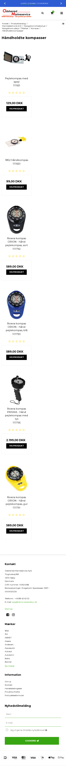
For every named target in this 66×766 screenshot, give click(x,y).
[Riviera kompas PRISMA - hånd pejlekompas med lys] (16, 390)
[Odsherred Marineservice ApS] (16, 13)
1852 (7, 630)
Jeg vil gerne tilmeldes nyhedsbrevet (31, 729)
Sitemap (9, 609)
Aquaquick (10, 648)
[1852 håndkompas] (16, 141)
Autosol (8, 651)
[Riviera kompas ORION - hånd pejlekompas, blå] (16, 305)
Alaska (8, 641)
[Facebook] (8, 615)
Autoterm (9, 655)
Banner (8, 662)
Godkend (30, 741)
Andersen (9, 644)
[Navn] (33, 714)
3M (6, 634)
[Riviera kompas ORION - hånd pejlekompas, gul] (16, 478)
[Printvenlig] (63, 23)
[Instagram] (14, 615)
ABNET (8, 637)
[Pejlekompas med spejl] (16, 59)
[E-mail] (33, 722)
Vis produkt (16, 108)
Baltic (7, 658)
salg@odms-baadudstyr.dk (24, 602)
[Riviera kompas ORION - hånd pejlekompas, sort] (16, 219)
